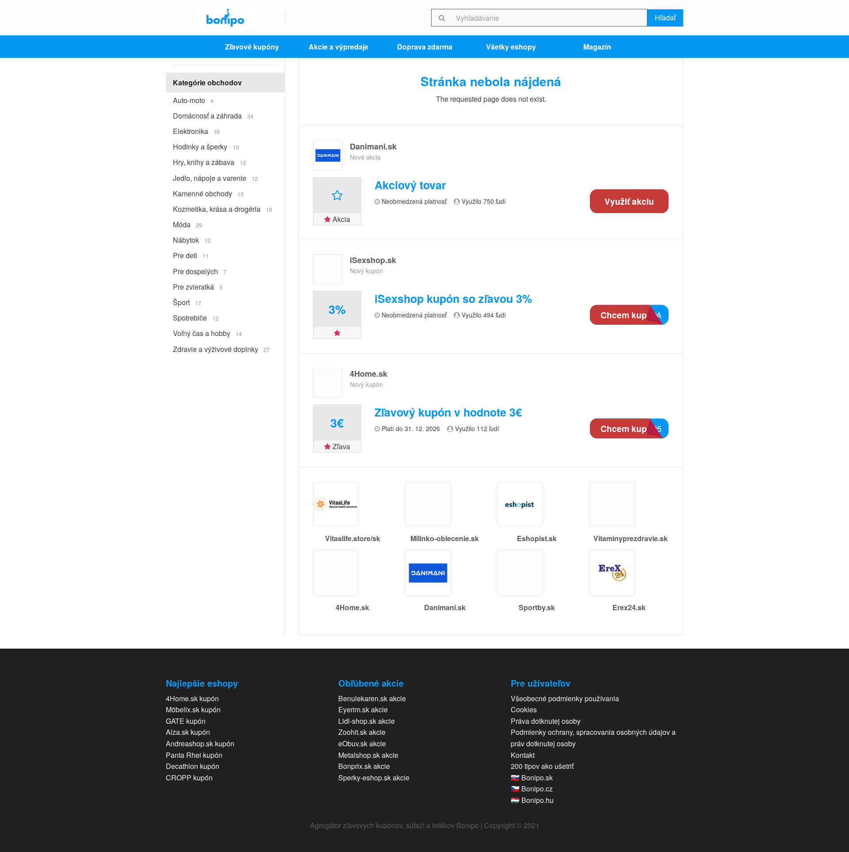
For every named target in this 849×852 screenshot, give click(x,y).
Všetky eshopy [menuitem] (511, 47)
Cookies (524, 709)
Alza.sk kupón (188, 732)
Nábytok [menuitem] (191, 240)
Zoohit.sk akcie (362, 732)
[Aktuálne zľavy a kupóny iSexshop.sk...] (328, 269)
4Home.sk (368, 373)
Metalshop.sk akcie (368, 755)
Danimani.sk (373, 146)
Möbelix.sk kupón (193, 709)
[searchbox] (549, 18)
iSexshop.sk (373, 260)
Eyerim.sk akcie (363, 709)
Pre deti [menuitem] (191, 255)
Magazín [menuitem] (597, 47)
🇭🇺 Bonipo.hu (532, 800)
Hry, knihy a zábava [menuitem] (209, 162)
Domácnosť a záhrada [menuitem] (213, 116)
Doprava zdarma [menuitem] (424, 47)
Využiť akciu (629, 201)
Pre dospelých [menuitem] (199, 271)
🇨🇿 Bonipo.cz (532, 788)
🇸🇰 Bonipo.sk (532, 777)
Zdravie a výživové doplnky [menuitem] (221, 349)
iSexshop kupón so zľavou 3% (453, 298)
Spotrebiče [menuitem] (195, 318)
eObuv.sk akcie (362, 743)
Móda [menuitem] (187, 224)
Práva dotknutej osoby (546, 721)
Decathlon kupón (192, 766)
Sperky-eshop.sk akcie (373, 777)
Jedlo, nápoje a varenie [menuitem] (215, 178)
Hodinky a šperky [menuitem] (206, 146)
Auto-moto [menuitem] (193, 100)
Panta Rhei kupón (194, 755)
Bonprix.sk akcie (364, 766)
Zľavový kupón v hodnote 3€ (448, 412)
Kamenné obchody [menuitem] (208, 193)
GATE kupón (186, 721)
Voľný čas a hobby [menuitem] (207, 333)
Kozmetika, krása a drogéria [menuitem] (222, 209)
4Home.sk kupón (192, 698)
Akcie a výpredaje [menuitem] (338, 47)
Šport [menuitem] (187, 302)
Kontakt (523, 755)
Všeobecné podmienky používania (565, 698)
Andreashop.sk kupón (200, 743)
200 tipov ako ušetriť (542, 766)
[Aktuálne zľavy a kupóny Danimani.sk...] (328, 155)
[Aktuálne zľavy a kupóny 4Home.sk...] (328, 382)
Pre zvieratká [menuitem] (197, 287)
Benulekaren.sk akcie (372, 698)
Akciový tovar (410, 185)
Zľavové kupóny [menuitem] (252, 47)
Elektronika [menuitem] (196, 131)
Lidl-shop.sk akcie (366, 721)
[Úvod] (225, 18)
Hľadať (665, 17)
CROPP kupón (189, 777)
